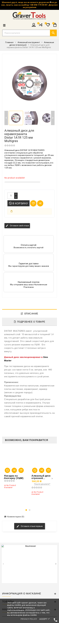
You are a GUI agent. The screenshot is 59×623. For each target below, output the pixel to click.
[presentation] (3, 478)
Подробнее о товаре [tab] (31, 321)
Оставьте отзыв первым (31, 526)
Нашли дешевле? (42, 484)
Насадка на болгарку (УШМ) (13, 477)
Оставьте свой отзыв (17, 225)
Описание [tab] (31, 313)
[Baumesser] (29, 564)
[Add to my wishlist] (33, 203)
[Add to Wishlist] (21, 470)
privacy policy (29, 619)
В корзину (20, 203)
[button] (26, 510)
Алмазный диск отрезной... (41, 477)
